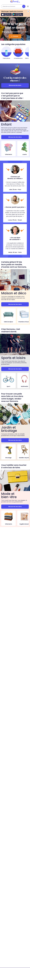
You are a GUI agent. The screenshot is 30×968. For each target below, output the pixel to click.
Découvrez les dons (15, 85)
